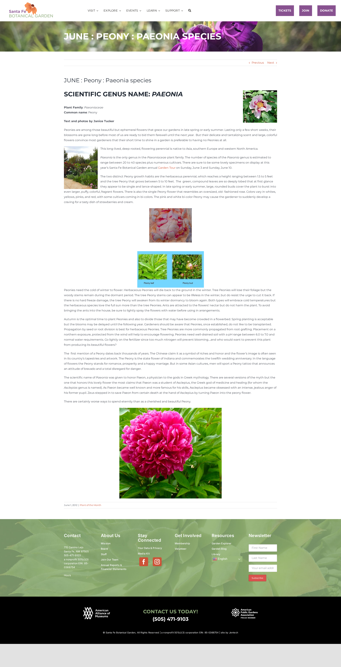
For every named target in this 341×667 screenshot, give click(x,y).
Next (270, 62)
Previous (258, 62)
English (222, 558)
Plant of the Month (90, 505)
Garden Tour (166, 167)
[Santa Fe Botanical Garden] (31, 3)
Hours (67, 575)
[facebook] (143, 561)
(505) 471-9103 (171, 619)
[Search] (189, 10)
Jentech (233, 632)
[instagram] (157, 561)
